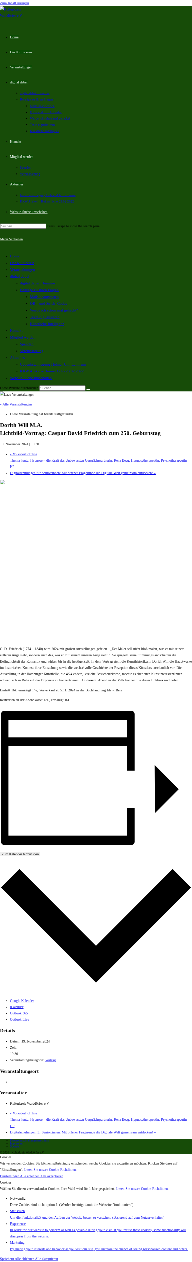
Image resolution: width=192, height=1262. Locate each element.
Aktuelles (17, 358)
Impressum (16, 1143)
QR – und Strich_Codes (48, 303)
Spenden (27, 344)
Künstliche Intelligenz (47, 324)
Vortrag (50, 1060)
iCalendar (17, 1007)
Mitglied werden (23, 337)
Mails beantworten (44, 297)
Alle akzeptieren (51, 1176)
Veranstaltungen (22, 270)
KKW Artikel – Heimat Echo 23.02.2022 (52, 371)
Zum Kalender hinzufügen (20, 854)
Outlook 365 (19, 1013)
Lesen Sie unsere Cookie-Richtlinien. (50, 1170)
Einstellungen (10, 1176)
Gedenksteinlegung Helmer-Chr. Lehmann (53, 364)
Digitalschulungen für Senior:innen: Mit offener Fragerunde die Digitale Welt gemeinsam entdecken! (83, 473)
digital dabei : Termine (37, 283)
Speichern (7, 1259)
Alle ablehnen (30, 1176)
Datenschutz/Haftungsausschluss (29, 1140)
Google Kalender (22, 1001)
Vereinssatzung (32, 351)
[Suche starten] (88, 389)
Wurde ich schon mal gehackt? (54, 310)
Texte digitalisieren (45, 317)
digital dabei (19, 276)
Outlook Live (19, 1019)
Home (15, 256)
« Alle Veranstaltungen (16, 404)
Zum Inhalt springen (14, 3)
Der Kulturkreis (22, 263)
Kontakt (16, 331)
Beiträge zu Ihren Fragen (39, 290)
